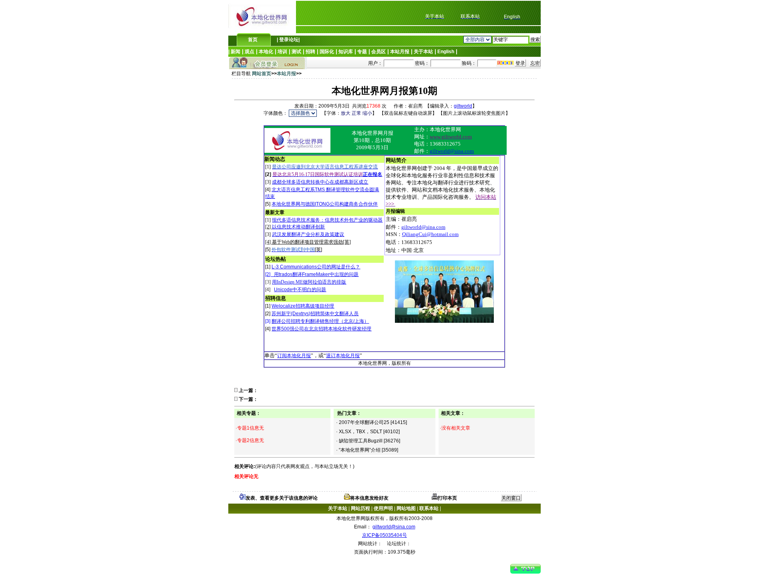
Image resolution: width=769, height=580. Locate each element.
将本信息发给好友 (369, 498)
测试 (296, 51)
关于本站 (423, 51)
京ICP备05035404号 (384, 535)
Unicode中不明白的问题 (300, 289)
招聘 (310, 51)
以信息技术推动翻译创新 (298, 227)
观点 (249, 51)
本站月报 (399, 51)
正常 (356, 113)
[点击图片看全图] (297, 151)
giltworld (463, 106)
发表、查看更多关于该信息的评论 (282, 498)
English (445, 51)
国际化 (327, 51)
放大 (345, 113)
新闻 (235, 51)
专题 (362, 51)
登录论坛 (288, 39)
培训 (282, 51)
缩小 (367, 113)
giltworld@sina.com (393, 527)
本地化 (266, 51)
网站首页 (261, 73)
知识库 (345, 51)
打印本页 (447, 498)
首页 (253, 39)
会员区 (378, 51)
